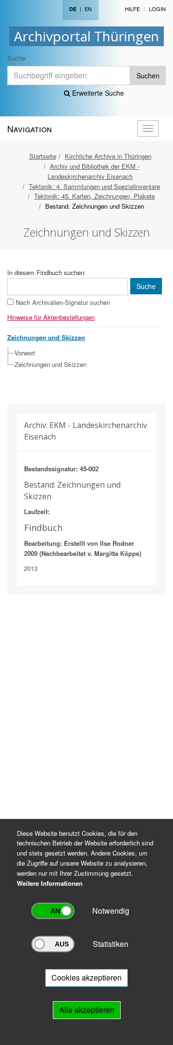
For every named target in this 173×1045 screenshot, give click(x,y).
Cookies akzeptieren (86, 977)
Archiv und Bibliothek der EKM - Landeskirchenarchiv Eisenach (93, 171)
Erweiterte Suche (97, 93)
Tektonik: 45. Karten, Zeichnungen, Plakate (94, 196)
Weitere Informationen (50, 883)
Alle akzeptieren (86, 1009)
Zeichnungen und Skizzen (50, 364)
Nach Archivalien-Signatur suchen (63, 302)
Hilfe (132, 9)
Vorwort (24, 352)
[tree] (84, 358)
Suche (16, 58)
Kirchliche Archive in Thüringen (108, 156)
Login (157, 9)
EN (88, 9)
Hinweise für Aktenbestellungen (51, 317)
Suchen (148, 75)
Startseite (42, 156)
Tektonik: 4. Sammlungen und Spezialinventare (94, 186)
